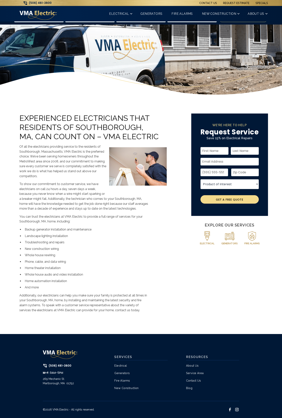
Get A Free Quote (229, 200)
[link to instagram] (237, 409)
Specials (262, 3)
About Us (192, 365)
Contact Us (208, 3)
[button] (120, 13)
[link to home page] (38, 13)
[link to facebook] (230, 409)
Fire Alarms (122, 380)
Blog (189, 388)
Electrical (120, 365)
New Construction (126, 388)
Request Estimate (236, 3)
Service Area (195, 373)
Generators (122, 373)
